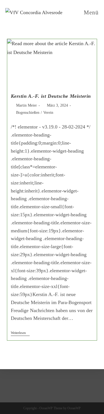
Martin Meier (26, 105)
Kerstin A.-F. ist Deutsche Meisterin (51, 96)
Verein (48, 112)
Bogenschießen (27, 112)
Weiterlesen (20, 333)
